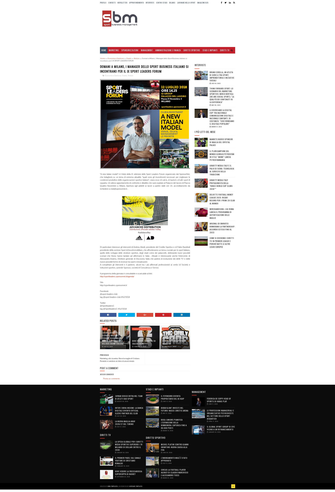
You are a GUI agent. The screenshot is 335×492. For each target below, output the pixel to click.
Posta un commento (111, 378)
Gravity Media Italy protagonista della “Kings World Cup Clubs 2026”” (221, 184)
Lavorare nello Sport (186, 2)
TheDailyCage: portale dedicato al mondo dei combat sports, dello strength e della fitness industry (174, 338)
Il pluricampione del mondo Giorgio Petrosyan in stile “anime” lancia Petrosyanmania (222, 155)
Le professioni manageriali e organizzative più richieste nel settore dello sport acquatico (220, 414)
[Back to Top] (233, 486)
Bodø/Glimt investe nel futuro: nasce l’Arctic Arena (174, 409)
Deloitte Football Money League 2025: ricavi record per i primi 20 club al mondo (222, 199)
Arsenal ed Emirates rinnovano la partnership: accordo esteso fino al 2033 (222, 228)
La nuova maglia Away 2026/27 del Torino (125, 422)
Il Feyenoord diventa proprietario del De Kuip (172, 397)
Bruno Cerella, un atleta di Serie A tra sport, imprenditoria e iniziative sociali (222, 76)
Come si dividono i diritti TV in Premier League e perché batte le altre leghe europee (222, 242)
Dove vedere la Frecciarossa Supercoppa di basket (128, 472)
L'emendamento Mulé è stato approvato (174, 459)
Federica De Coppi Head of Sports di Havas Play (219, 400)
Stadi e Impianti (210, 50)
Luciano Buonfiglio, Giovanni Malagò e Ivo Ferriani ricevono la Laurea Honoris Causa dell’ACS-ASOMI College (113, 338)
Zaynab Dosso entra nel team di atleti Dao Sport (129, 397)
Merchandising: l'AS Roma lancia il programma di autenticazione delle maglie (222, 213)
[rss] (234, 2)
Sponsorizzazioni (129, 50)
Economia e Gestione (113, 76)
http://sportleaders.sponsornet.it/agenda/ (117, 276)
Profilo (103, 2)
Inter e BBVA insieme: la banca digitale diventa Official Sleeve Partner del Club (129, 410)
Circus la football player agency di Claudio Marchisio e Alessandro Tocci (174, 472)
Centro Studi (161, 2)
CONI (105, 329)
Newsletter (122, 2)
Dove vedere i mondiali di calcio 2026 (144, 342)
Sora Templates (112, 486)
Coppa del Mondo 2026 (141, 329)
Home (103, 50)
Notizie (130, 76)
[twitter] (225, 2)
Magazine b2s (202, 2)
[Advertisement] (187, 26)
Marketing (114, 50)
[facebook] (221, 2)
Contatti (112, 2)
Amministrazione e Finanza (168, 50)
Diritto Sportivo (191, 50)
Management (147, 50)
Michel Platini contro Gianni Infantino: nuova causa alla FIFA (175, 447)
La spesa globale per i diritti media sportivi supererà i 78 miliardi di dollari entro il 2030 (129, 445)
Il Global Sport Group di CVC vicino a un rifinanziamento (221, 428)
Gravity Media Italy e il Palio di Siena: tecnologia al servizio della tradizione (222, 170)
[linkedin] (230, 2)
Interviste (150, 2)
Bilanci (172, 2)
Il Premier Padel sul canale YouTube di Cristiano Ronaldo (128, 460)
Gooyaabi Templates (135, 486)
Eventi (124, 76)
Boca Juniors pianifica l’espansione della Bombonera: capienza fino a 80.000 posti (174, 423)
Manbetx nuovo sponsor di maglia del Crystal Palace (221, 142)
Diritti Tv (224, 50)
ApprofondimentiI (136, 2)
